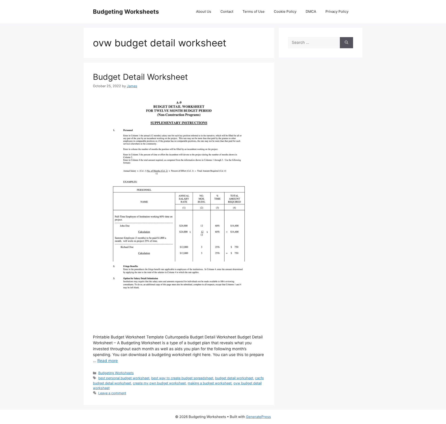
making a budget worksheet (210, 383)
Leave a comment (112, 393)
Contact (226, 11)
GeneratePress (258, 416)
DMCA (311, 11)
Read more (107, 360)
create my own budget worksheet (159, 383)
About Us (203, 11)
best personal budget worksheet (123, 378)
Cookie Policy (285, 11)
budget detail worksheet (234, 378)
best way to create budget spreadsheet (182, 378)
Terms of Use (254, 11)
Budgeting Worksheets (126, 11)
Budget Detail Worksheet (140, 77)
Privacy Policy (336, 11)
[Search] (346, 42)
